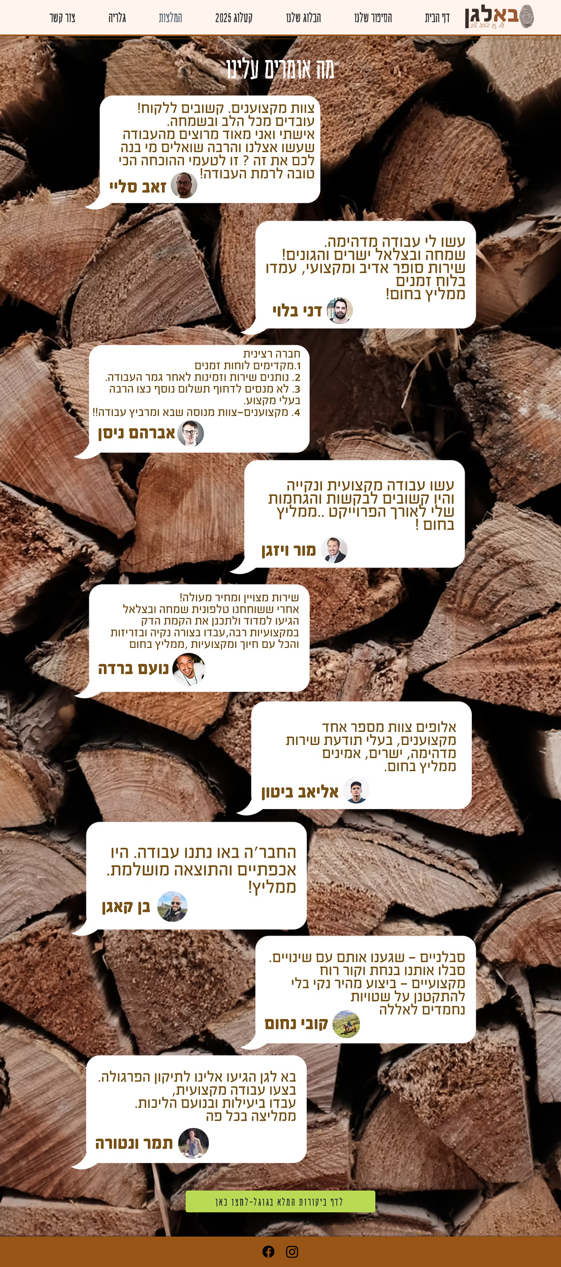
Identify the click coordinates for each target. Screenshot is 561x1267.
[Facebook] (268, 1252)
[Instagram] (292, 1252)
